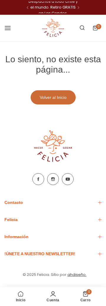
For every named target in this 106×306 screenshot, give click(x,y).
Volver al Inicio (53, 97)
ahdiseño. (77, 274)
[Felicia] (53, 28)
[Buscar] (82, 28)
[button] (27, 7)
